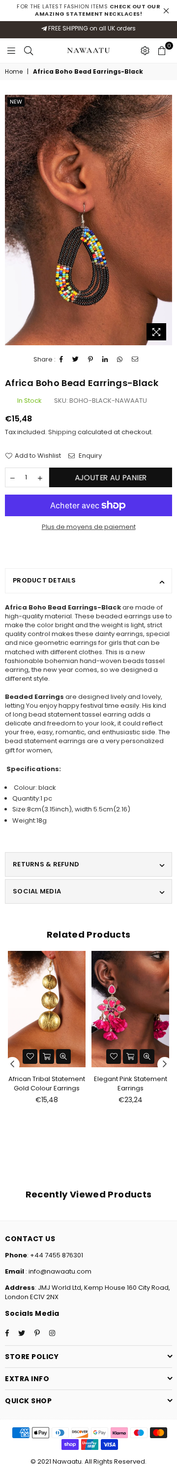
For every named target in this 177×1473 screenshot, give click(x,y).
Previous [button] (12, 1064)
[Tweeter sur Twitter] (76, 359)
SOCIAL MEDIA (37, 891)
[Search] (28, 50)
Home (14, 72)
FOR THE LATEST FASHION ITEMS (88, 10)
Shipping (62, 432)
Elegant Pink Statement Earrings (130, 1083)
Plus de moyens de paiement (89, 527)
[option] (88, 220)
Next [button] (164, 1064)
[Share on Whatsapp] (120, 359)
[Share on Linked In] (105, 359)
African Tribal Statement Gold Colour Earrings (46, 1083)
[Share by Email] (135, 359)
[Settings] (145, 50)
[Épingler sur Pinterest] (91, 359)
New (16, 102)
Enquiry (89, 455)
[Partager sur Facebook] (61, 359)
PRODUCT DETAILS (44, 580)
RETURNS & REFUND (46, 864)
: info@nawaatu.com (57, 1271)
